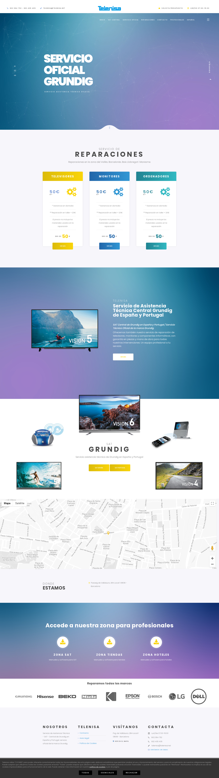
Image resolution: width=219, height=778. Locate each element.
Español (191, 20)
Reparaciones (148, 20)
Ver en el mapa (121, 741)
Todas (85, 772)
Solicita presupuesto (172, 8)
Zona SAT (63, 655)
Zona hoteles (156, 655)
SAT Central (114, 20)
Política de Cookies (88, 743)
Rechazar (131, 772)
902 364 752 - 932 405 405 (23, 8)
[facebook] (210, 79)
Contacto (162, 20)
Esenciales (107, 772)
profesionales (177, 20)
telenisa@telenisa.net (54, 8)
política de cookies (97, 767)
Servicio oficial (131, 20)
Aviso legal (84, 738)
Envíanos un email (159, 750)
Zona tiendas (109, 655)
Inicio (102, 20)
